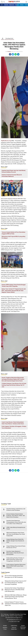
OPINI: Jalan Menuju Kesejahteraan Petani (15, 528)
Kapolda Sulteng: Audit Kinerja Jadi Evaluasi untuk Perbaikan (15, 509)
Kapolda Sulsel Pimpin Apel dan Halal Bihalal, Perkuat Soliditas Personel (14, 171)
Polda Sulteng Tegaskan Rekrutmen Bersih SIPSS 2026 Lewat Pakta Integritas (15, 566)
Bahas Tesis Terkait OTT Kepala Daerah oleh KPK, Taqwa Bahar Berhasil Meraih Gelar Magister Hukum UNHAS (14, 290)
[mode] (4, 1)
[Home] (2, 4)
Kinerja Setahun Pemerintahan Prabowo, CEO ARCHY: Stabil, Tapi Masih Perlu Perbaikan (15, 515)
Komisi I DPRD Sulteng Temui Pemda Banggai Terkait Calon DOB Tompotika (13, 285)
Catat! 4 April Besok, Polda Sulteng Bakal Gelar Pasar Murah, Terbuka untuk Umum (13, 422)
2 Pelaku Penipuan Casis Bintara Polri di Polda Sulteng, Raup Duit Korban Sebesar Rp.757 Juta (14, 385)
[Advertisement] (14, 21)
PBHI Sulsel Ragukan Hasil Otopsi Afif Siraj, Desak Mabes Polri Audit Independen (15, 534)
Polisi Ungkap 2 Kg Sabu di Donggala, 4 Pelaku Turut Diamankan (14, 427)
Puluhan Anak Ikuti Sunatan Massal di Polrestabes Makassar (12, 175)
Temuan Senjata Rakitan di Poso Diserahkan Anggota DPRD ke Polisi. (13, 232)
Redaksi (9, 51)
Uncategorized (9, 38)
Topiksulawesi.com (6, 140)
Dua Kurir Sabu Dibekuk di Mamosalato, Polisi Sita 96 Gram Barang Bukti (15, 553)
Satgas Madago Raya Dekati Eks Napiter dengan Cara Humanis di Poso (15, 541)
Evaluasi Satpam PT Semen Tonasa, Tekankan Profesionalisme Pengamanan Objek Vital (15, 603)
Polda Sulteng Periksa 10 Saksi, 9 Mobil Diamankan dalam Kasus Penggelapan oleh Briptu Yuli (15, 559)
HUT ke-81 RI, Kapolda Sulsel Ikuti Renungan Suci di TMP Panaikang (14, 576)
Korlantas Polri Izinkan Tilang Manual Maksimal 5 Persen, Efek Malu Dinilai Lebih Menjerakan (14, 589)
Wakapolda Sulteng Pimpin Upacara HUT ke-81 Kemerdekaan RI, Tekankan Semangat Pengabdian (15, 582)
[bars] (26, 1)
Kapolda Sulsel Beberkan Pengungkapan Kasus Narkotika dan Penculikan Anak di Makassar (16, 522)
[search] (2, 1)
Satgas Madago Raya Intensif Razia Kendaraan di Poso (15, 546)
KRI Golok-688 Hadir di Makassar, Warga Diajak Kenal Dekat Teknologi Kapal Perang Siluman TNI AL (16, 596)
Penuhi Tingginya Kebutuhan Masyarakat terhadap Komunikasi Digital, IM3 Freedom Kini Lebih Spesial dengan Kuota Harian (13, 379)
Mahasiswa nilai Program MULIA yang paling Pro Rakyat (13, 237)
